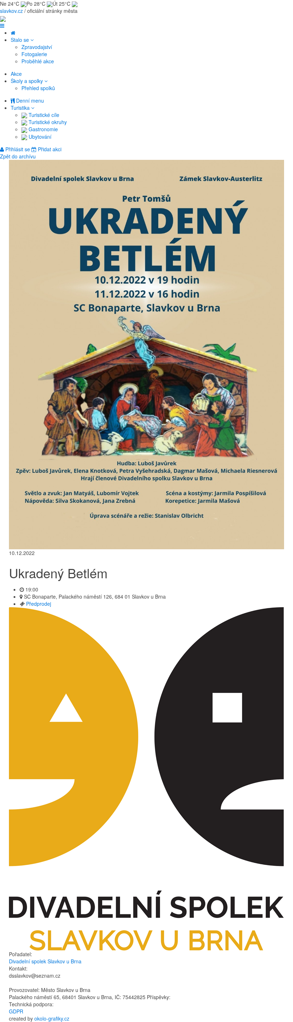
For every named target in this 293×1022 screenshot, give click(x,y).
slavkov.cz (11, 10)
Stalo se (20, 39)
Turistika (21, 107)
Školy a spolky (27, 80)
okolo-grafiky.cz (51, 1018)
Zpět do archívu (18, 156)
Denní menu (29, 100)
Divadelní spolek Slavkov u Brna (45, 961)
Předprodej (38, 603)
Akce (16, 73)
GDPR (16, 1011)
